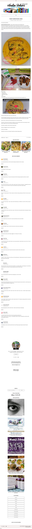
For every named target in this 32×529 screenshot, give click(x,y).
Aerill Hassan (5, 254)
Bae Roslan (5, 223)
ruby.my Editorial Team (6, 287)
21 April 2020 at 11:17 (5, 313)
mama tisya (5, 238)
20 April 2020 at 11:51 (5, 182)
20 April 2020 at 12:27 (5, 191)
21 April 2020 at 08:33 (5, 280)
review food (16, 509)
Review (16, 501)
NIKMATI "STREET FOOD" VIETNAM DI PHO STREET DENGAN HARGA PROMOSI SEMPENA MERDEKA (16, 473)
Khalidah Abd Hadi (6, 296)
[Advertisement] (16, 380)
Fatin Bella (4, 198)
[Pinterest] (6, 526)
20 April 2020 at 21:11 (5, 239)
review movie (16, 513)
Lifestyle (16, 499)
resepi (12, 20)
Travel (16, 503)
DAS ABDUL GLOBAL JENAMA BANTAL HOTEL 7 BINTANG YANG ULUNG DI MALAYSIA (16, 435)
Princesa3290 (5, 279)
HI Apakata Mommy (6, 215)
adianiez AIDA (5, 312)
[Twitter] (3, 526)
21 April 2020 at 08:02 (5, 272)
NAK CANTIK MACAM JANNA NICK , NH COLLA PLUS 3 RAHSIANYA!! (16, 492)
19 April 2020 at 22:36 (5, 167)
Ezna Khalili (5, 207)
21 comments (29, 137)
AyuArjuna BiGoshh (6, 304)
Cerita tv (16, 497)
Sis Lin (4, 181)
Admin (4, 190)
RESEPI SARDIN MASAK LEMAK (16, 18)
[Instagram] (16, 357)
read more (16, 354)
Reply (2, 171)
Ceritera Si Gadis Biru (25, 526)
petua (16, 505)
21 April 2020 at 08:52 (5, 297)
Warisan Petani (5, 166)
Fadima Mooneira (6, 230)
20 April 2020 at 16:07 (5, 208)
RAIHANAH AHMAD (6, 271)
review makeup (16, 511)
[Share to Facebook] (5, 137)
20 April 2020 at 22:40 (5, 255)
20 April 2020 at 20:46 (5, 224)
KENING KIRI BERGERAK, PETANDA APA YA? (16, 415)
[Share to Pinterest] (6, 137)
